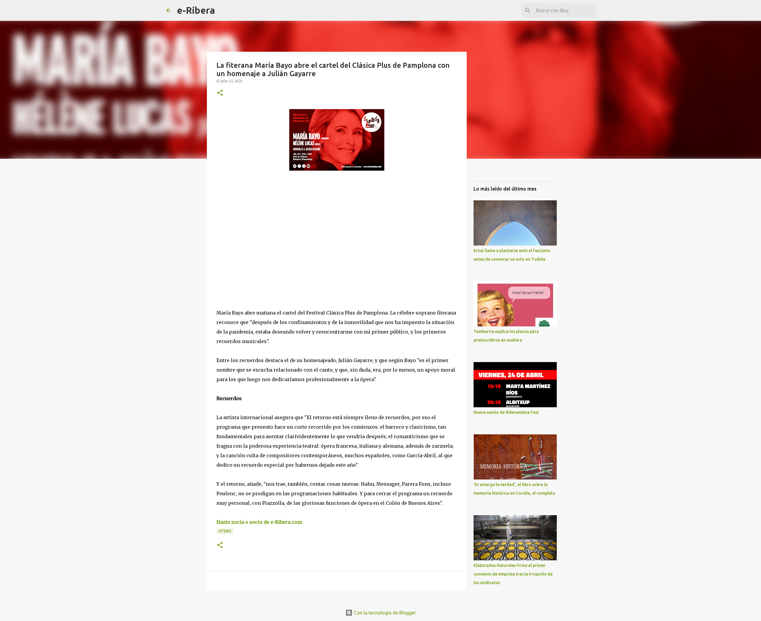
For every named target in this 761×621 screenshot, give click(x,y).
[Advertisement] (261, 230)
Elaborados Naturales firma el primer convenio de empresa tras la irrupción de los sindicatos (513, 574)
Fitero (225, 531)
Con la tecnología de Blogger (384, 612)
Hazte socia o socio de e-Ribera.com (259, 522)
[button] (220, 93)
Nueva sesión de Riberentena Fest (506, 412)
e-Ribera (196, 10)
